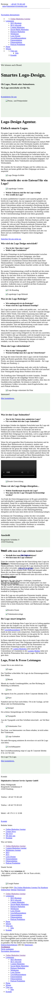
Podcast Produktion (13, 863)
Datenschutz (5, 890)
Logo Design (15, 911)
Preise (8, 922)
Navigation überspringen (10, 15)
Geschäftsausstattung (12, 630)
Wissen (8, 924)
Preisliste (9, 838)
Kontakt (9, 930)
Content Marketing (20, 649)
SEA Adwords (15, 900)
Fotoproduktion (11, 859)
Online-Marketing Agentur (16, 829)
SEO (7, 852)
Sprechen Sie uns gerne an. (11, 239)
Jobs (12, 928)
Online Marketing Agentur (16, 894)
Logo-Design (11, 857)
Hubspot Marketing (17, 907)
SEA (7, 855)
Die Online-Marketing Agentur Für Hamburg (31, 888)
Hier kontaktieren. (7, 398)
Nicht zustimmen (7, 949)
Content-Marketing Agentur (16, 848)
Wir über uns (10, 836)
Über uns (9, 926)
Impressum (21, 890)
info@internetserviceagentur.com (14, 6)
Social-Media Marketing (19, 904)
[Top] (1, 998)
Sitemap (14, 890)
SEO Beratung (15, 898)
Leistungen (10, 896)
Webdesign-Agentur (13, 850)
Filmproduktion (11, 861)
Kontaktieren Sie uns (9, 97)
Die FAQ (9, 834)
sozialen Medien (34, 651)
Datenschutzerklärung (9, 945)
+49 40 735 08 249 (18, 4)
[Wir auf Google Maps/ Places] (1, 2)
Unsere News (11, 831)
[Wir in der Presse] (3, 2)
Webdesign (14, 909)
